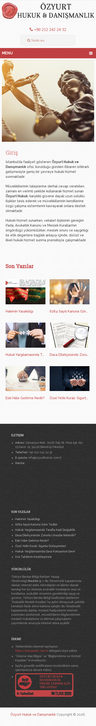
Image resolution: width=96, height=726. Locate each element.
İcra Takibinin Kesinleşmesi (33, 556)
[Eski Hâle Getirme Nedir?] (25, 379)
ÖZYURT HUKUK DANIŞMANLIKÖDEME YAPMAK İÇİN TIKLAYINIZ (55, 682)
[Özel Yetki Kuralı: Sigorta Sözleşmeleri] (69, 379)
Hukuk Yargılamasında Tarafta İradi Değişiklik (25, 355)
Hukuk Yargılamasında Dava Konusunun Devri (45, 551)
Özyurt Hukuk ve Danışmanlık (33, 714)
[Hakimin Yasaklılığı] (25, 292)
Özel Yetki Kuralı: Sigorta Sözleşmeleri (69, 398)
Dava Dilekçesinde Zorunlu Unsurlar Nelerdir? (69, 355)
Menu (7, 53)
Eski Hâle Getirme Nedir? (25, 398)
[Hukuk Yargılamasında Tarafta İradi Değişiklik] (25, 336)
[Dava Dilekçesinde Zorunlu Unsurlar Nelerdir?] (69, 336)
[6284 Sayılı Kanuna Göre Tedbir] (69, 292)
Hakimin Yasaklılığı (19, 311)
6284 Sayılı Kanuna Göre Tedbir (69, 311)
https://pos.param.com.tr (31, 650)
